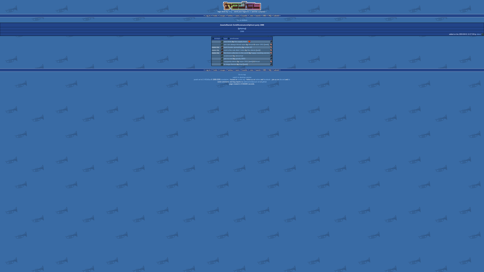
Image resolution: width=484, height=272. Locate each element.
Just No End (228, 59)
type (225, 38)
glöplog (242, 28)
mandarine (225, 79)
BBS (264, 16)
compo (217, 38)
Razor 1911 (259, 44)
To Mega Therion (230, 64)
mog (230, 12)
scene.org (241, 79)
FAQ (269, 16)
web (266, 44)
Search (258, 16)
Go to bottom (242, 20)
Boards (244, 16)
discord (282, 79)
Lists (251, 16)
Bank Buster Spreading (233, 47)
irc (289, 79)
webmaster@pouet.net (251, 82)
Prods (214, 16)
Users (237, 16)
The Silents (251, 50)
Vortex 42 (248, 47)
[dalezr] (483, 34)
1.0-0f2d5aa (206, 79)
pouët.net (197, 79)
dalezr (479, 34)
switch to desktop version (242, 77)
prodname (234, 38)
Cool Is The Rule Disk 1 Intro (234, 50)
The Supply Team (240, 42)
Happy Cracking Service (260, 53)
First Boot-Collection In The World (236, 53)
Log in (208, 16)
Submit (276, 16)
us (250, 12)
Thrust (251, 44)
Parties (230, 16)
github (264, 82)
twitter (258, 79)
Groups (222, 16)
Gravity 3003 (240, 59)
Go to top (242, 75)
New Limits (228, 42)
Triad (241, 64)
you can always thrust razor (235, 44)
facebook (267, 79)
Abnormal (239, 56)
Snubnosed (228, 56)
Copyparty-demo (230, 61)
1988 (242, 31)
